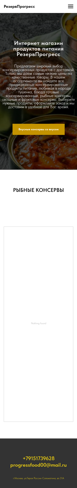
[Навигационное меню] (70, 6)
